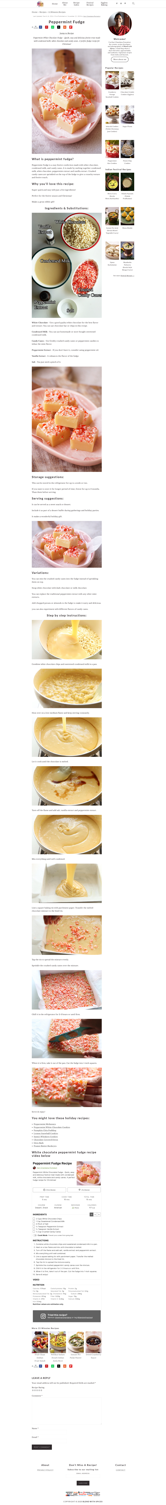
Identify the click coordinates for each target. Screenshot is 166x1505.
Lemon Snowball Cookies (46, 1133)
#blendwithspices (84, 1318)
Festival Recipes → (127, 276)
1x (91, 1214)
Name (35, 1428)
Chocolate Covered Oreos (46, 1140)
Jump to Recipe (67, 33)
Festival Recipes (90, 4)
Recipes (42, 12)
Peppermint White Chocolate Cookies (52, 1127)
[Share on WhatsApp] (53, 27)
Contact (120, 1470)
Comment (37, 1396)
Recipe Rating (38, 1387)
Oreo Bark (39, 1143)
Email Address (83, 1473)
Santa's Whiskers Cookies (46, 1137)
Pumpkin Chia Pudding (45, 1130)
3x (99, 1214)
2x (95, 1214)
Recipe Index (76, 4)
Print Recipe (51, 1190)
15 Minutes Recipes (57, 12)
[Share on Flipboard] (71, 27)
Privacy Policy (45, 1470)
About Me (65, 4)
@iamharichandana (63, 1318)
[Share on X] (59, 27)
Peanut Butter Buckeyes (45, 1146)
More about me (119, 59)
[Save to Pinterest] (47, 27)
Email (35, 1437)
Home (55, 4)
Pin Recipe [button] (85, 1190)
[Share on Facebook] (41, 27)
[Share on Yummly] (65, 27)
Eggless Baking (104, 4)
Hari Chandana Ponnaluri (47, 1168)
